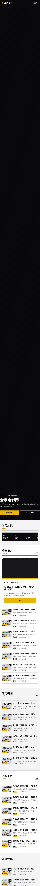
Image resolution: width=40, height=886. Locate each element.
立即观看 (9, 513)
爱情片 (28, 538)
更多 (36, 553)
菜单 (35, 3)
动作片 (17, 538)
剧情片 (5, 538)
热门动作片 (30, 513)
